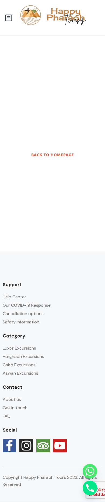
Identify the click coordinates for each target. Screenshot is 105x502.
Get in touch (15, 408)
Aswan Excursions (20, 373)
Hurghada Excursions (23, 356)
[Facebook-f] (9, 445)
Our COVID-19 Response (27, 305)
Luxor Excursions (19, 348)
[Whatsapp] (90, 471)
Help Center (14, 297)
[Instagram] (26, 445)
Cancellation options (23, 313)
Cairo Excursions (19, 365)
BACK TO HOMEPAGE (52, 154)
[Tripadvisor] (43, 445)
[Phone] (90, 488)
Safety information (21, 322)
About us (12, 399)
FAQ (6, 416)
